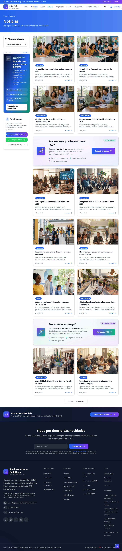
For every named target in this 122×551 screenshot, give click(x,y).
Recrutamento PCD (90, 481)
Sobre (69, 7)
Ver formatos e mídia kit (103, 414)
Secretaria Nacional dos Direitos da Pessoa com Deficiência (111, 512)
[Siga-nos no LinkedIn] (21, 519)
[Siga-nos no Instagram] (11, 519)
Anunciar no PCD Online (14, 134)
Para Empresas (92, 7)
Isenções (67, 499)
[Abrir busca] (105, 7)
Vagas (43, 7)
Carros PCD (68, 491)
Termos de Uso (49, 489)
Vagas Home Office (70, 482)
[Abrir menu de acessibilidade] (117, 546)
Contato (116, 2)
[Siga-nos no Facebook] (5, 519)
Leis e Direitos (69, 495)
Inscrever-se (77, 446)
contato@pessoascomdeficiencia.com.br (22, 503)
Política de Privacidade (79, 451)
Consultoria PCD (89, 489)
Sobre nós (47, 474)
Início (26, 7)
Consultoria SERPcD (15, 145)
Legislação (60, 7)
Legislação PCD (69, 486)
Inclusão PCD (88, 485)
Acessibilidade (107, 2)
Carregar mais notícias (76, 401)
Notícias (34, 7)
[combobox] (16, 44)
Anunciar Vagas (89, 494)
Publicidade (48, 478)
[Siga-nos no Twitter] (26, 519)
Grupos (50, 7)
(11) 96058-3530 (13, 508)
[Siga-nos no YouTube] (16, 519)
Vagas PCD (67, 478)
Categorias (78, 7)
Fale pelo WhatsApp (18, 140)
